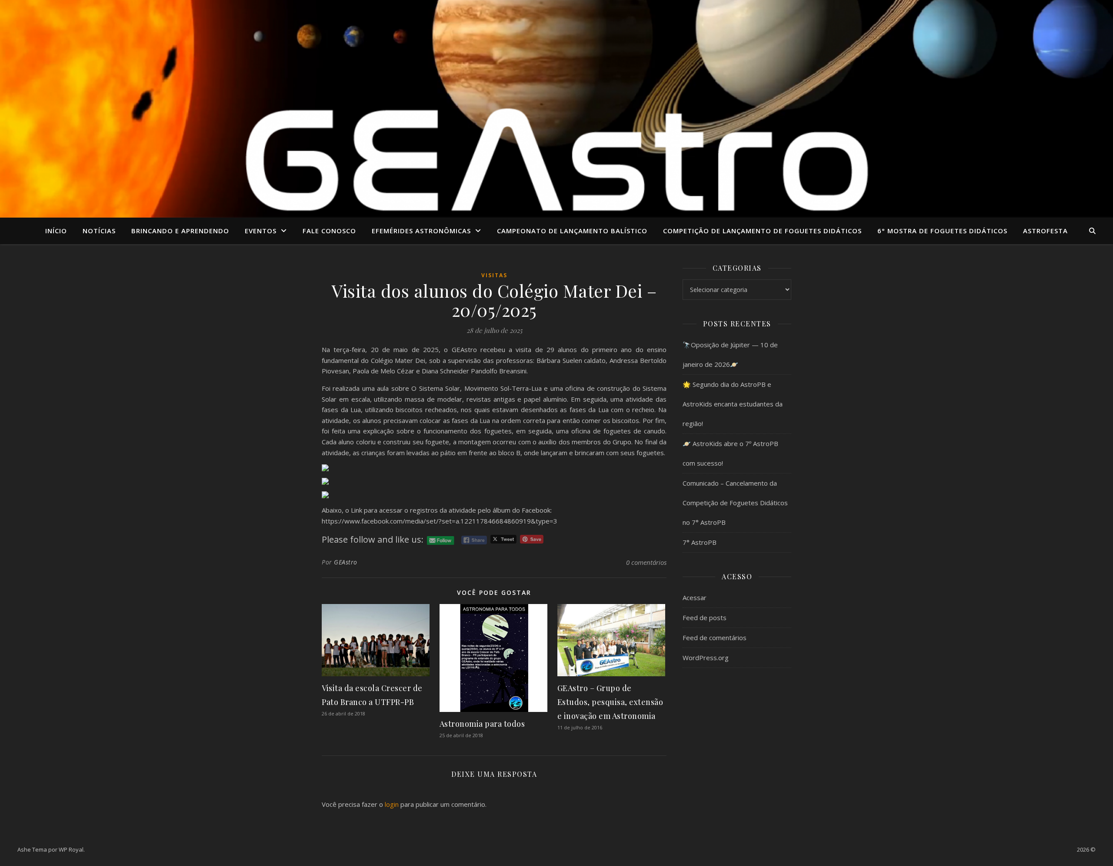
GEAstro (345, 562)
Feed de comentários (714, 637)
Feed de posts (704, 617)
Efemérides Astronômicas (421, 230)
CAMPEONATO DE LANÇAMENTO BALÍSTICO (572, 230)
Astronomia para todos (482, 723)
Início (56, 230)
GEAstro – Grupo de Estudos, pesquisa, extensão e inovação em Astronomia (610, 702)
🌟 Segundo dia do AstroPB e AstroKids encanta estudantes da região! (733, 404)
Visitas (494, 275)
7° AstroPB (699, 542)
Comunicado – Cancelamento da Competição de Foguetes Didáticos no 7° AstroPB (735, 503)
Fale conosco (329, 230)
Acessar (694, 597)
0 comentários (646, 562)
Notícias (99, 230)
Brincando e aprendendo (180, 230)
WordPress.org (706, 657)
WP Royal (71, 849)
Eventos (261, 230)
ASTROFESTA (1045, 230)
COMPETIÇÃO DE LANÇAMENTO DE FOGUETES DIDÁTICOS (762, 230)
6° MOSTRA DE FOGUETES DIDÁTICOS (942, 230)
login (392, 804)
